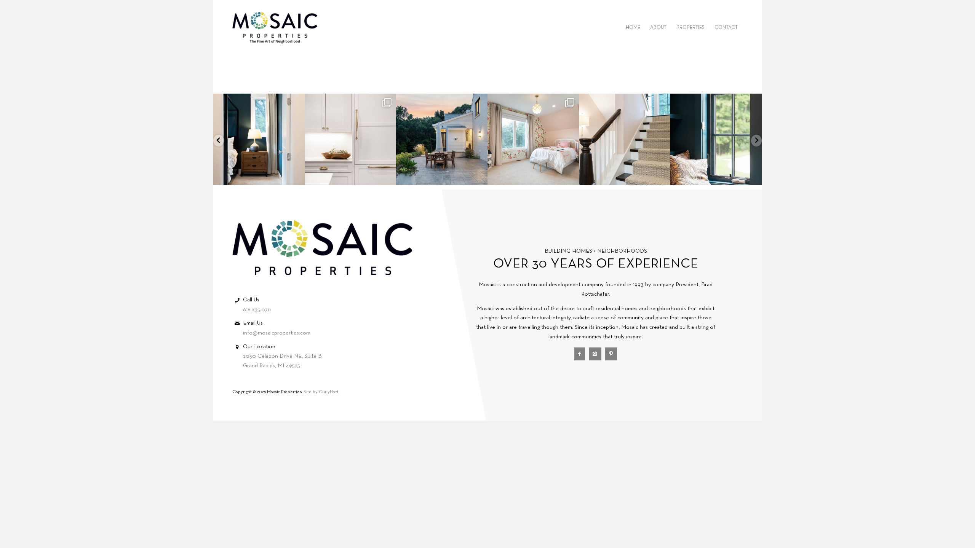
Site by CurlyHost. (321, 392)
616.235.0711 (257, 309)
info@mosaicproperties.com (276, 333)
